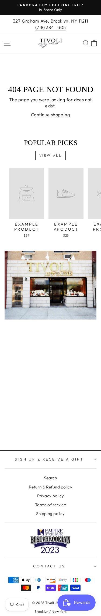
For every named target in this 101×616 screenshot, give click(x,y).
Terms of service (50, 504)
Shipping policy (50, 513)
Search (50, 477)
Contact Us (49, 566)
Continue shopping (50, 114)
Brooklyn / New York (50, 611)
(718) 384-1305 (50, 27)
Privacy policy (50, 495)
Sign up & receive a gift (49, 459)
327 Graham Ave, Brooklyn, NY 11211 (50, 21)
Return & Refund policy (50, 487)
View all (50, 155)
